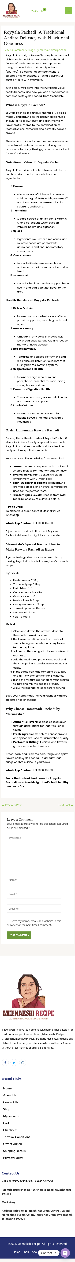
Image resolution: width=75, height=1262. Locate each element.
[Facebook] (5, 1062)
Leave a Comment (14, 50)
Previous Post (11, 805)
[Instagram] (22, 1062)
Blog (30, 50)
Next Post (65, 805)
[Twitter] (13, 1062)
